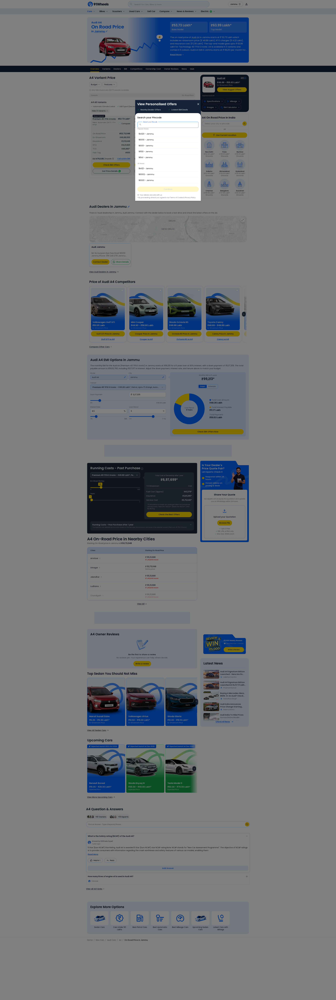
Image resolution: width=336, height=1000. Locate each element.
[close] (198, 104)
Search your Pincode (150, 122)
